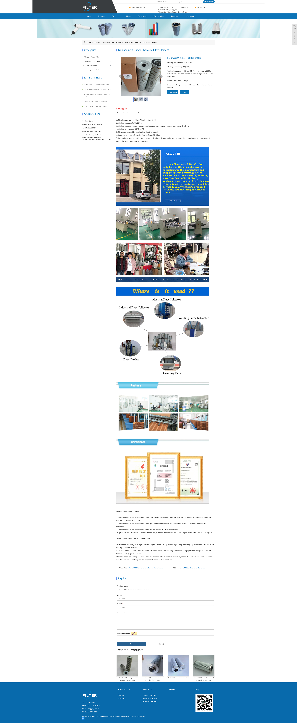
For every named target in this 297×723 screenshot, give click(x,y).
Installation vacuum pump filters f (96, 101)
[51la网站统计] (83, 718)
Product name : (124, 586)
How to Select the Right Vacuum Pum (97, 106)
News (128, 16)
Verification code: (124, 633)
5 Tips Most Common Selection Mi (96, 84)
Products (115, 16)
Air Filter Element (90, 65)
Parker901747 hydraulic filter (178, 678)
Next (161, 76)
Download (142, 16)
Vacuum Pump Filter (91, 57)
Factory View (158, 16)
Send (131, 644)
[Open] (294, 34)
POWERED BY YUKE (132, 716)
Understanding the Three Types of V (97, 89)
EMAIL (185, 92)
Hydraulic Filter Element (112, 42)
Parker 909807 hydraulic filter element (193, 568)
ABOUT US (124, 689)
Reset (161, 644)
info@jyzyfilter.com (138, 7)
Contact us (190, 16)
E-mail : (120, 603)
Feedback (175, 16)
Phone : (121, 595)
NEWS (172, 689)
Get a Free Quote (208, 1)
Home (88, 16)
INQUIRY (173, 92)
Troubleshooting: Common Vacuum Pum (97, 95)
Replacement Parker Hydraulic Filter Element (140, 42)
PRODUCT (149, 689)
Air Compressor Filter (92, 70)
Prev (121, 76)
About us (101, 16)
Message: (121, 613)
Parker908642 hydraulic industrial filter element (146, 568)
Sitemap (142, 716)
